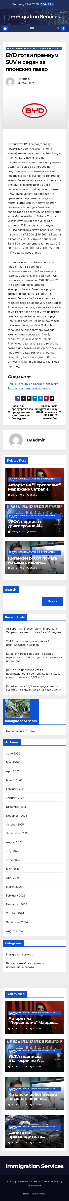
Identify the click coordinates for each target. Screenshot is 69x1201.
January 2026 (15, 798)
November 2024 (16, 904)
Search (10, 590)
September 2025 (17, 833)
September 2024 (17, 922)
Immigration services (19, 954)
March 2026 (14, 780)
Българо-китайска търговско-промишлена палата (34, 49)
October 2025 (15, 824)
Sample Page (39, 1193)
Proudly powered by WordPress (24, 1181)
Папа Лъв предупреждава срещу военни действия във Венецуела (22, 412)
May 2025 (12, 869)
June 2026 (13, 753)
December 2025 (16, 806)
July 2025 (12, 851)
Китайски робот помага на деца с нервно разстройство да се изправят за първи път (34, 657)
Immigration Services (34, 17)
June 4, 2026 (20, 1028)
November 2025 (16, 815)
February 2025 (15, 895)
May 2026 (12, 762)
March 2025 (14, 886)
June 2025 (13, 860)
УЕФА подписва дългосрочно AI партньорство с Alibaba (32, 525)
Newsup (55, 1181)
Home (26, 1193)
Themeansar (34, 1185)
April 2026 (13, 771)
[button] (58, 28)
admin (26, 78)
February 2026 (15, 789)
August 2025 (14, 842)
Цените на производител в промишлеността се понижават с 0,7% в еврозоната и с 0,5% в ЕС (33, 673)
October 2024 (15, 913)
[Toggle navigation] (32, 28)
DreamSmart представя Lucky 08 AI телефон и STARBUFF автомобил (46, 412)
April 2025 (12, 877)
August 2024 (14, 931)
